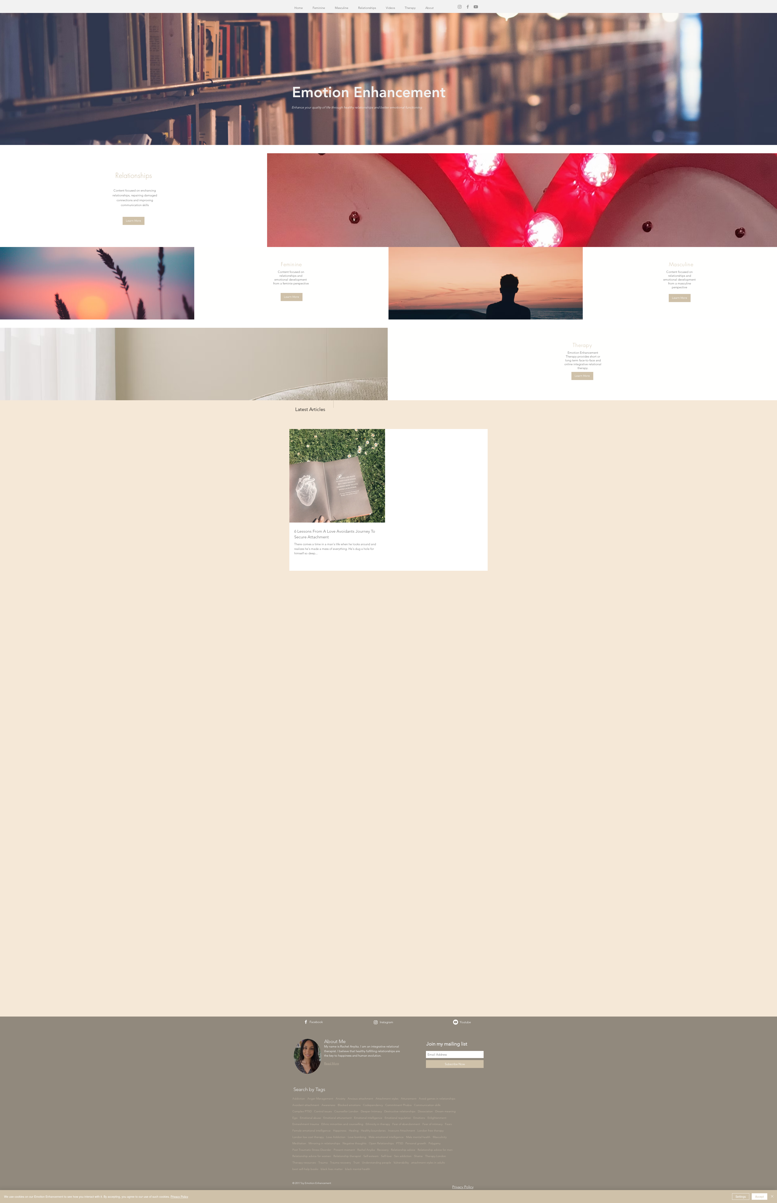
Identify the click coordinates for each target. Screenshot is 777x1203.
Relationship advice (403, 1150)
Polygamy (435, 1143)
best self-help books (305, 1169)
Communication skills (427, 1105)
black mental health (357, 1169)
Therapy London (435, 1156)
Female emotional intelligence (311, 1130)
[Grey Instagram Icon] (459, 6)
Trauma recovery (340, 1162)
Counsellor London (346, 1111)
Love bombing (357, 1137)
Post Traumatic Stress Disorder (311, 1150)
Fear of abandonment (406, 1124)
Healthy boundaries (373, 1130)
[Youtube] (475, 6)
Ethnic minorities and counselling (342, 1124)
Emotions (419, 1118)
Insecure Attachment (401, 1130)
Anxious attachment (360, 1098)
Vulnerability (401, 1162)
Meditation (299, 1143)
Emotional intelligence (368, 1118)
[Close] (772, 1196)
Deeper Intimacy (371, 1111)
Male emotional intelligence (386, 1137)
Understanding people (376, 1162)
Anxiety (340, 1098)
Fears (448, 1124)
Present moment (344, 1150)
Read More (331, 1063)
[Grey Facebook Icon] (467, 6)
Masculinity (440, 1137)
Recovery (382, 1150)
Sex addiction (403, 1156)
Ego (294, 1118)
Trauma (323, 1162)
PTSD (399, 1143)
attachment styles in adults (428, 1162)
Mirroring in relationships (324, 1143)
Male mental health (418, 1137)
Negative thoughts (354, 1143)
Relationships (133, 175)
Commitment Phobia (398, 1105)
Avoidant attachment (305, 1105)
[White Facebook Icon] (305, 1021)
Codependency (373, 1105)
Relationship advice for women (311, 1156)
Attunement (408, 1098)
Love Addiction (335, 1137)
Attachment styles (387, 1098)
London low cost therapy (308, 1137)
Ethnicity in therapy (378, 1124)
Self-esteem (371, 1156)
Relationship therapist (347, 1156)
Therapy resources (304, 1162)
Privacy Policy (179, 1196)
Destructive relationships (399, 1111)
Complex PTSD (302, 1111)
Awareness (328, 1105)
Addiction (298, 1098)
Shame (418, 1156)
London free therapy (430, 1130)
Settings (741, 1196)
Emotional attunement (337, 1118)
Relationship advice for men (435, 1150)
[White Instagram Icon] (375, 1022)
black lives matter (332, 1169)
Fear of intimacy (432, 1124)
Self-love (386, 1156)
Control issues (323, 1111)
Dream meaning (445, 1111)
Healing (354, 1130)
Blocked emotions (349, 1105)
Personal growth (415, 1143)
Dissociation (425, 1111)
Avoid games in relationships (437, 1098)
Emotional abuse (310, 1118)
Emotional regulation (398, 1118)
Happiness (339, 1130)
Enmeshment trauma (305, 1124)
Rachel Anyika (366, 1150)
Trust (356, 1162)
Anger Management (320, 1098)
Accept (759, 1196)
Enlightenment (437, 1118)
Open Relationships (381, 1143)
